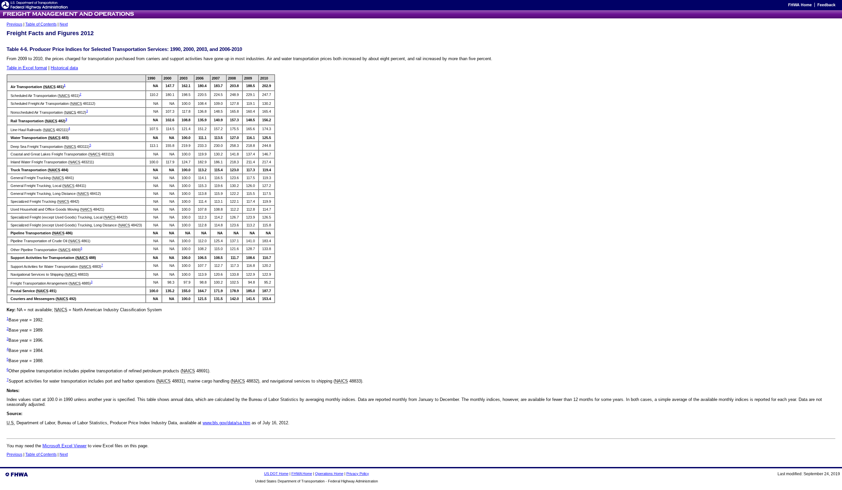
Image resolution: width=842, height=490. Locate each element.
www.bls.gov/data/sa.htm (226, 422)
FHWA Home (301, 474)
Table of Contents (41, 24)
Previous (14, 24)
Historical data (64, 67)
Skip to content (774, 7)
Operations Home (329, 474)
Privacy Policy (357, 474)
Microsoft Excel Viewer (64, 445)
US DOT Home (276, 474)
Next (64, 24)
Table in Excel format (27, 67)
